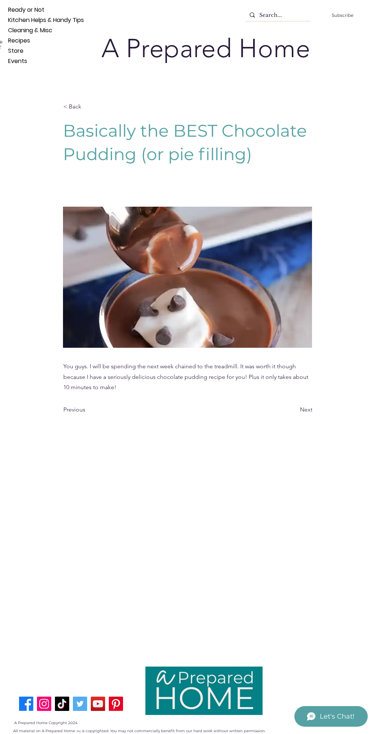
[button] (87, 106)
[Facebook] (26, 704)
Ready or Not (20, 9)
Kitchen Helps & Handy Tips (20, 20)
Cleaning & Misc (20, 30)
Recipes (19, 40)
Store (15, 51)
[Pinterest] (116, 704)
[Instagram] (44, 704)
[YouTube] (98, 704)
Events (17, 61)
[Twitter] (80, 704)
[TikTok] (62, 704)
